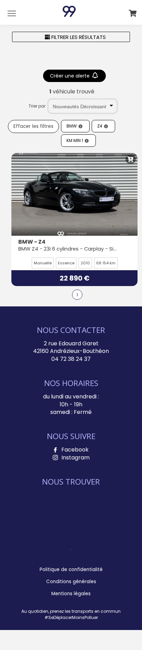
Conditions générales (71, 581)
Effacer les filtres (33, 126)
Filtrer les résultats (78, 37)
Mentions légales (71, 593)
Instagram (75, 457)
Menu (12, 13)
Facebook (75, 450)
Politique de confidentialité (71, 569)
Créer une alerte (70, 75)
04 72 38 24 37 (71, 359)
